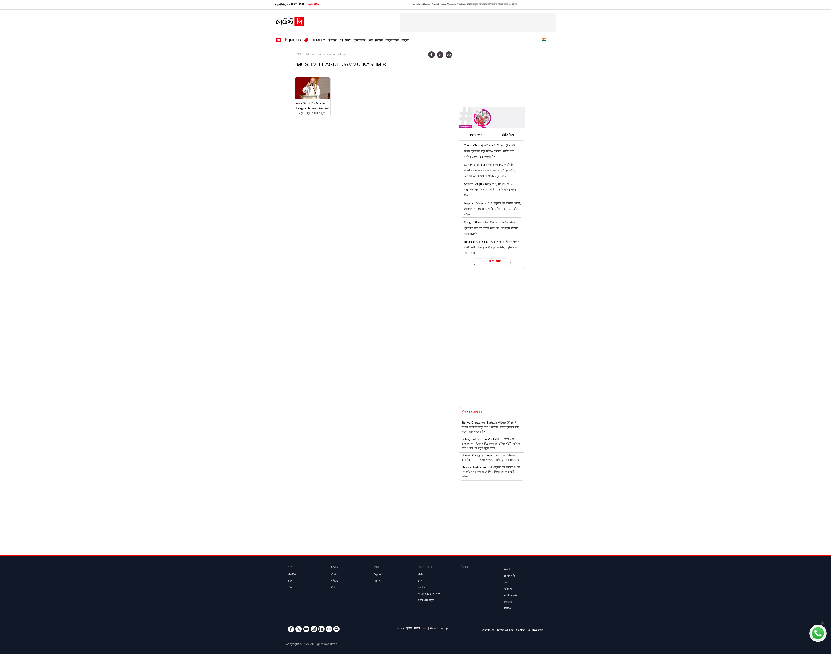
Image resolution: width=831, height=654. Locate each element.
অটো (506, 582)
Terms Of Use (505, 630)
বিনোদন (379, 40)
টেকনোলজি (359, 40)
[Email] (336, 629)
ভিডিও (507, 608)
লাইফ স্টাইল (392, 40)
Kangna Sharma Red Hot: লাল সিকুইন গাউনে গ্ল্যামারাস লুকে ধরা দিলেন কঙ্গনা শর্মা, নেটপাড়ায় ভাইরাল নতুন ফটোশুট (491, 229)
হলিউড (334, 581)
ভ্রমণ (420, 581)
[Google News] (329, 629)
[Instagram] (314, 629)
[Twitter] (440, 54)
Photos (508, 602)
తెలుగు (434, 629)
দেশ (341, 40)
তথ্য (290, 581)
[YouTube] (306, 629)
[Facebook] (431, 54)
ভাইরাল (405, 40)
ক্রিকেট (378, 574)
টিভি (333, 587)
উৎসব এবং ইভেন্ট (426, 600)
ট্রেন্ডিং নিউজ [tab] (508, 135)
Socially (317, 40)
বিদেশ (348, 40)
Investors (537, 630)
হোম (299, 54)
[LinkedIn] (321, 629)
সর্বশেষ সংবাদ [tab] (475, 135)
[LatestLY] (289, 22)
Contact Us (523, 630)
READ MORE (491, 261)
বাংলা (424, 629)
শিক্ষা (290, 587)
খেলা (370, 40)
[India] (544, 40)
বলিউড (334, 574)
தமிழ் (444, 629)
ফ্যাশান (421, 587)
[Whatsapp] (449, 54)
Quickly (295, 40)
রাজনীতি (292, 574)
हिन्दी (409, 629)
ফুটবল (377, 581)
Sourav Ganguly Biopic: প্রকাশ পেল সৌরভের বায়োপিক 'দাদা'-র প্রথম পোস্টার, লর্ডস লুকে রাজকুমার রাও (491, 190)
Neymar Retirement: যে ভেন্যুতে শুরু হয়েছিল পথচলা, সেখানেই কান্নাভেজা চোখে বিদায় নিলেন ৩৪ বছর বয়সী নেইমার (492, 209)
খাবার (420, 574)
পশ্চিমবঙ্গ (332, 40)
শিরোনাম (465, 567)
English (399, 629)
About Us (488, 630)
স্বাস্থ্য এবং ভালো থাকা (429, 594)
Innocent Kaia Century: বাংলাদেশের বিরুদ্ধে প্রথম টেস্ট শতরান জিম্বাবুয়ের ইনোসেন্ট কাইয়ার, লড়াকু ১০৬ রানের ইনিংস (491, 248)
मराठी (417, 629)
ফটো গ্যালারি (510, 595)
